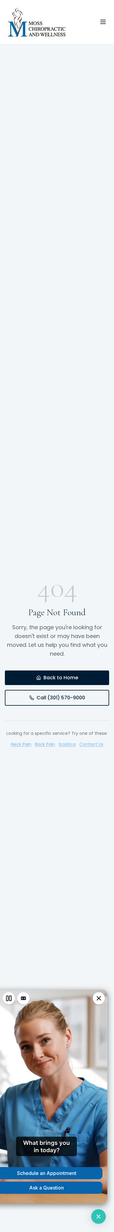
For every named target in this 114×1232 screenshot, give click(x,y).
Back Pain (45, 744)
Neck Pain (21, 744)
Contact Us (91, 744)
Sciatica (67, 744)
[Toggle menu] (103, 22)
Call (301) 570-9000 (60, 697)
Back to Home (60, 677)
